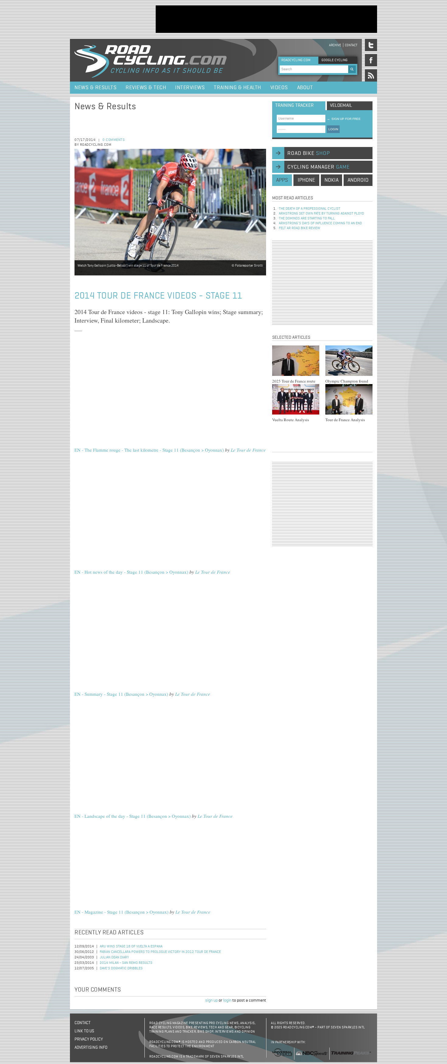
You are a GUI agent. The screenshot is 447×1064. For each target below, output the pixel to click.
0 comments (113, 140)
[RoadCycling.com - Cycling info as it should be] (150, 60)
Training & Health (237, 87)
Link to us (84, 1031)
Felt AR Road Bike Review (299, 228)
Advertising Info (90, 1047)
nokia (331, 180)
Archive (335, 45)
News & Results (95, 87)
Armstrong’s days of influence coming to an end (320, 223)
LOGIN (333, 129)
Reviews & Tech (146, 87)
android (358, 180)
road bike (308, 153)
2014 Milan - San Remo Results (126, 963)
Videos (279, 87)
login (227, 1000)
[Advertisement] (266, 19)
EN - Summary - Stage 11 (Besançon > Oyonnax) (121, 694)
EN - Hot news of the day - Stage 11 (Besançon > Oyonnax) (131, 572)
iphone (306, 180)
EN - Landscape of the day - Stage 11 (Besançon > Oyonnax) (132, 816)
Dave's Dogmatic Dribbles (121, 968)
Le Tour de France (248, 450)
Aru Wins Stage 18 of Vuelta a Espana (131, 946)
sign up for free (344, 119)
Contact (351, 45)
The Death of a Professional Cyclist (309, 209)
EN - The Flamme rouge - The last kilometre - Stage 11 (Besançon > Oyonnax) (149, 450)
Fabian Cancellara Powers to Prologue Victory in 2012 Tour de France (160, 952)
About (305, 87)
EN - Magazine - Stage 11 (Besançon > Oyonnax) (121, 912)
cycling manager (318, 167)
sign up (211, 1000)
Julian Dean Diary (114, 957)
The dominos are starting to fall (307, 218)
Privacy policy (88, 1039)
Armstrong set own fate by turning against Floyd (321, 213)
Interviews (190, 87)
